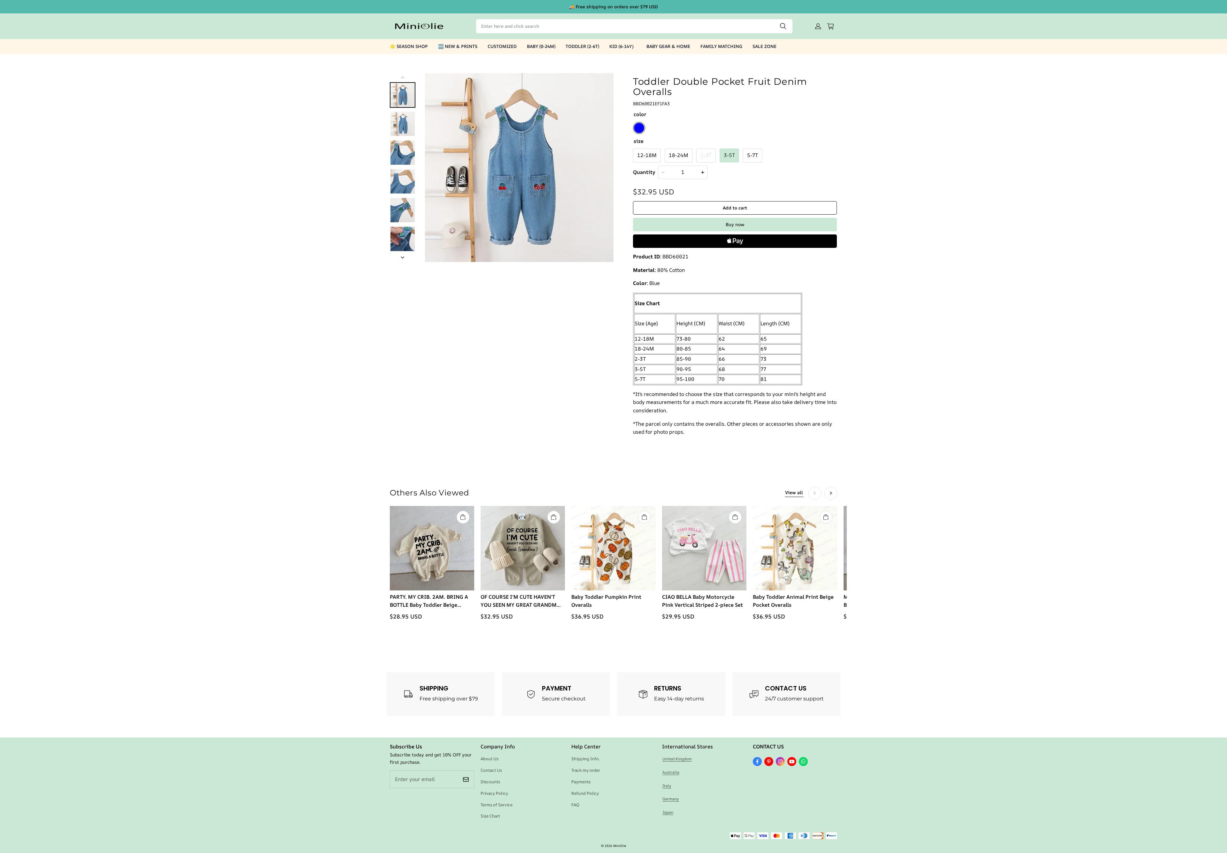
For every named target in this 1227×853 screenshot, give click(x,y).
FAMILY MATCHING (721, 46)
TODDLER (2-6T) (582, 46)
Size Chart (490, 816)
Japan (667, 812)
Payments (580, 782)
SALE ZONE (764, 46)
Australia (670, 772)
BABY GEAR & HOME (668, 46)
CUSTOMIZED (502, 46)
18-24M (678, 155)
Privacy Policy (494, 793)
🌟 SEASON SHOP (409, 46)
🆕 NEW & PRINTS (457, 46)
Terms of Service (497, 805)
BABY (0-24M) (541, 46)
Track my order (585, 770)
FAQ (575, 805)
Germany (670, 799)
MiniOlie (619, 845)
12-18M (647, 155)
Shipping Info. (585, 759)
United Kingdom (677, 759)
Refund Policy (585, 793)
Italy (666, 785)
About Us (489, 759)
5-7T (752, 155)
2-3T (706, 155)
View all (794, 492)
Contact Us (491, 770)
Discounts (490, 782)
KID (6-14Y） (622, 46)
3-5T (729, 155)
